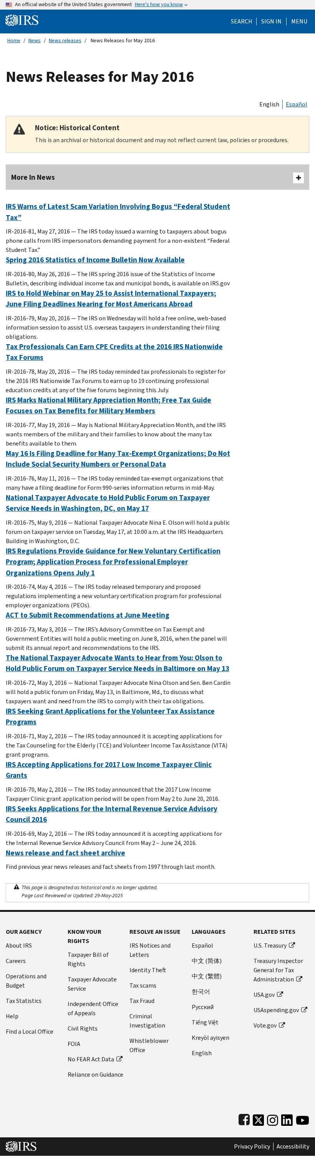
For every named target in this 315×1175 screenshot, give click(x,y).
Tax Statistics (23, 1001)
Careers (16, 961)
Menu (299, 21)
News (34, 40)
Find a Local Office (29, 1032)
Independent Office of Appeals (93, 1008)
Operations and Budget (26, 980)
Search (241, 21)
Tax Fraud (141, 1001)
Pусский (203, 1007)
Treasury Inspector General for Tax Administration (278, 970)
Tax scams (142, 985)
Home (13, 40)
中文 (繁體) (207, 976)
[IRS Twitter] (258, 1118)
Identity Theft (147, 970)
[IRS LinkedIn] (287, 1118)
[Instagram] (272, 1118)
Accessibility (293, 1146)
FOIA (74, 1044)
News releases (65, 40)
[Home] (21, 20)
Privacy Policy (252, 1146)
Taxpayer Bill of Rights (88, 959)
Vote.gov (265, 1025)
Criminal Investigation (147, 1020)
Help (12, 1016)
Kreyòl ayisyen (210, 1038)
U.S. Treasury (270, 945)
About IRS (19, 945)
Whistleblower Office (149, 1045)
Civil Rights (83, 1028)
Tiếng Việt (205, 1022)
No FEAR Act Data (91, 1059)
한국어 (201, 992)
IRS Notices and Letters (150, 950)
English (269, 104)
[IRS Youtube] (302, 1118)
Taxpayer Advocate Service (92, 984)
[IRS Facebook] (244, 1118)
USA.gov (264, 995)
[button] (271, 21)
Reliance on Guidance (95, 1075)
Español (296, 104)
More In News (33, 177)
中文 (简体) (207, 961)
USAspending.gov (276, 1010)
